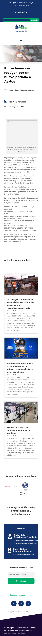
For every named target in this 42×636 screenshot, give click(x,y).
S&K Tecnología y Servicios (14, 633)
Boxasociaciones (27, 90)
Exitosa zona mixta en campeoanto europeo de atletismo (18, 430)
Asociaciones (14, 90)
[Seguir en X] (25, 12)
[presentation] (19, 494)
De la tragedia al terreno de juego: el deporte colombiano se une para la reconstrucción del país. (21, 4)
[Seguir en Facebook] (17, 12)
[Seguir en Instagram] (21, 12)
